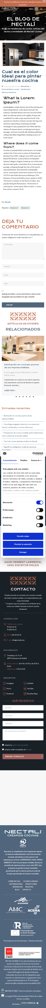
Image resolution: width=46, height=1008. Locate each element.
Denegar (23, 552)
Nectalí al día (25, 89)
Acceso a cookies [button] (23, 999)
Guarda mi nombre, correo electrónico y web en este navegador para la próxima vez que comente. (21, 295)
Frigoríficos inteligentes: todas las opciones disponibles (19, 448)
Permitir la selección (23, 544)
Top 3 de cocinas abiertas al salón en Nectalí (20, 441)
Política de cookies (36, 996)
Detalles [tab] (23, 460)
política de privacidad (20, 745)
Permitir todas (23, 536)
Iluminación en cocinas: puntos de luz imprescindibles (17, 417)
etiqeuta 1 (14, 208)
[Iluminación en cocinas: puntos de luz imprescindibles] (23, 348)
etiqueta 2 (25, 208)
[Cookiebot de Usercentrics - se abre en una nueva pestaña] (32, 453)
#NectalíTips (25, 86)
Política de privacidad (20, 996)
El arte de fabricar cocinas (10, 89)
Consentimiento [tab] (10, 460)
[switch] (39, 510)
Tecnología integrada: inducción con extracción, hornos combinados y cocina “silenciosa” (21, 425)
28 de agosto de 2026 (13, 372)
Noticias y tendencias (9, 92)
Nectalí (7, 202)
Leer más (9, 390)
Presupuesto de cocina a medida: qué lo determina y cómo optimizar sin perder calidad (22, 434)
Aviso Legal (8, 996)
